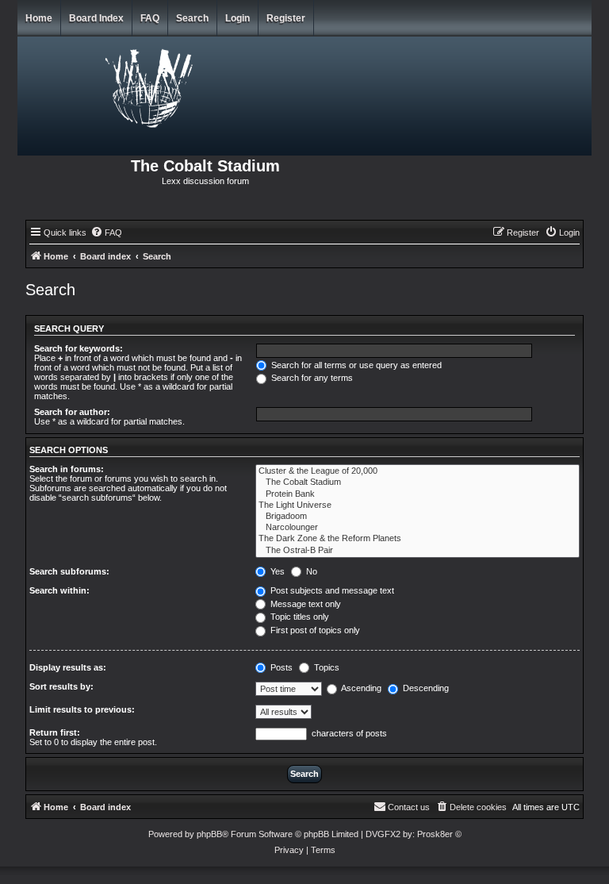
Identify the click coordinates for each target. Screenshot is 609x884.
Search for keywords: (78, 348)
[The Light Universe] (417, 505)
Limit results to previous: (82, 709)
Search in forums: (66, 469)
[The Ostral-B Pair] (417, 550)
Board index (96, 18)
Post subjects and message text (331, 590)
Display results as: (67, 667)
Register (285, 18)
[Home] (149, 84)
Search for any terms (311, 377)
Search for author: (72, 412)
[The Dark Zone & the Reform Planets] (417, 538)
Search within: (59, 590)
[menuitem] (106, 232)
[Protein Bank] (417, 494)
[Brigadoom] (417, 516)
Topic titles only (298, 616)
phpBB (209, 834)
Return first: (54, 732)
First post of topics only (314, 630)
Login (237, 18)
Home (38, 18)
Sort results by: (61, 686)
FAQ (149, 18)
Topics (325, 667)
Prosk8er (435, 834)
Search (192, 18)
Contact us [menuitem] (409, 807)
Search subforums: (69, 571)
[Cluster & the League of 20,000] (417, 471)
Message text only (304, 604)
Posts (280, 667)
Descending (424, 688)
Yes (276, 571)
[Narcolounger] (417, 527)
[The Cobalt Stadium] (417, 482)
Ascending (360, 688)
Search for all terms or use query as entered (355, 365)
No (310, 571)
